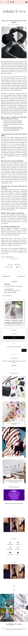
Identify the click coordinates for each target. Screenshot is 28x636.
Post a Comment (7, 295)
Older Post (21, 276)
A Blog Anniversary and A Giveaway (14, 424)
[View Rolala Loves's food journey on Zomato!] (14, 503)
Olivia (5, 284)
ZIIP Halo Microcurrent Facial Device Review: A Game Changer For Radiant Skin (14, 481)
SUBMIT (14, 337)
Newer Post (6, 276)
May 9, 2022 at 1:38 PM (10, 292)
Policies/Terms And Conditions (14, 629)
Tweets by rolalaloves (14, 486)
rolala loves (13, 628)
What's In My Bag (14, 398)
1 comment (16, 24)
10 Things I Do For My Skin (14, 456)
